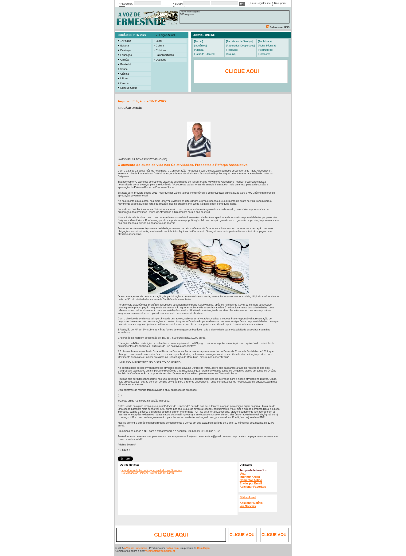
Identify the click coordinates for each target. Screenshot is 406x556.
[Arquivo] (231, 54)
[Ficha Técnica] (267, 45)
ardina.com (172, 548)
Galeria (124, 83)
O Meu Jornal (248, 497)
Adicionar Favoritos (253, 486)
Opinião (124, 59)
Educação (126, 55)
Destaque (125, 50)
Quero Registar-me (260, 3)
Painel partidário (165, 55)
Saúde (124, 69)
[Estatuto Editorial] (204, 54)
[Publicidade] (265, 41)
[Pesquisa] (232, 49)
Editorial (124, 45)
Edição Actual (167, 35)
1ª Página (125, 40)
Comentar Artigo (251, 480)
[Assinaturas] (265, 49)
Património (126, 64)
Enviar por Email (251, 483)
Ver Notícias (248, 506)
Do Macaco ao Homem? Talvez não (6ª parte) (147, 473)
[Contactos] (264, 54)
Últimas (124, 78)
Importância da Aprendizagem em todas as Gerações (151, 470)
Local (159, 40)
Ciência (124, 73)
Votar (243, 473)
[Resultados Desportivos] (240, 45)
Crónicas (161, 50)
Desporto (161, 59)
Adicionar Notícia (251, 503)
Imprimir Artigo (250, 477)
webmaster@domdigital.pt (160, 550)
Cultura (160, 45)
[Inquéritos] (200, 45)
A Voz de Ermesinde (135, 548)
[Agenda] (199, 49)
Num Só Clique (128, 87)
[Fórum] (198, 41)
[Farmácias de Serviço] (239, 41)
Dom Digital (203, 548)
